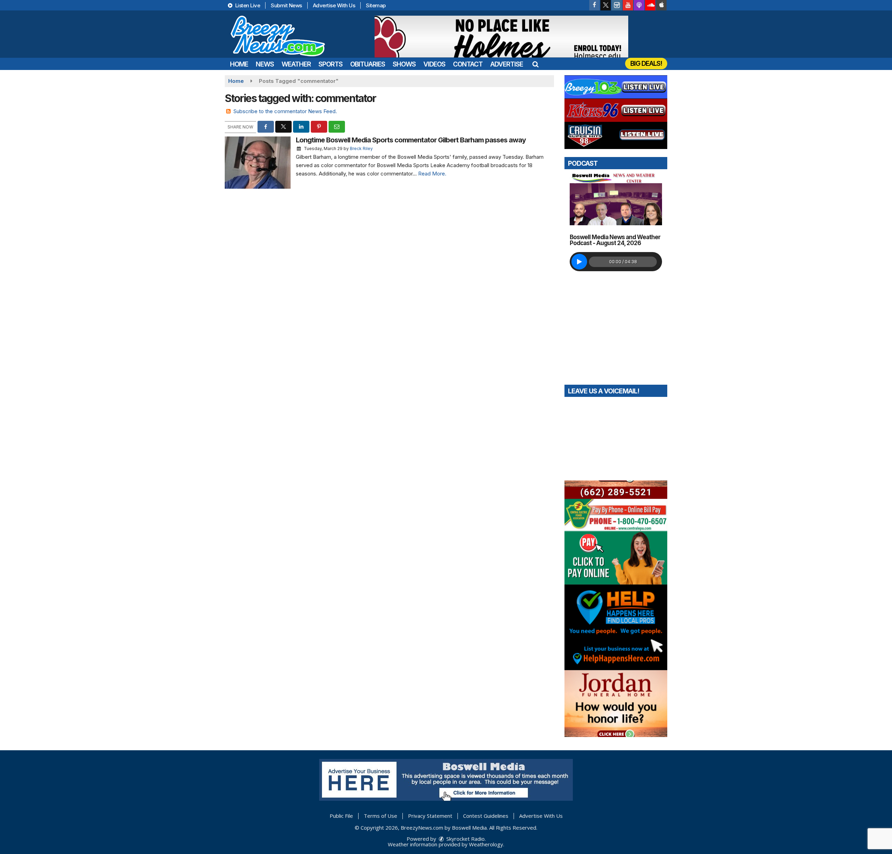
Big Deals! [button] (646, 64)
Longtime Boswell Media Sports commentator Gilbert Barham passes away (411, 140)
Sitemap (376, 5)
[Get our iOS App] (661, 5)
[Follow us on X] (605, 5)
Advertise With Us (334, 5)
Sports (330, 64)
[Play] (579, 261)
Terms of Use (380, 815)
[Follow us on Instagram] (617, 5)
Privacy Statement (430, 815)
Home (239, 64)
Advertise (506, 64)
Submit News (286, 5)
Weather (296, 64)
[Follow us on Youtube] (628, 5)
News (265, 64)
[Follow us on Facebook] (594, 5)
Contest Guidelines (485, 815)
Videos (434, 64)
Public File (341, 815)
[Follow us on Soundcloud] (650, 5)
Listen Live (247, 5)
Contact (468, 64)
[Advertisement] (501, 36)
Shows (404, 64)
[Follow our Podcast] (639, 5)
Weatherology (486, 844)
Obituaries (367, 64)
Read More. (432, 173)
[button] (535, 64)
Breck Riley (361, 148)
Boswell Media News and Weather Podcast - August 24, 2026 (615, 240)
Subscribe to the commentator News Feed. (285, 111)
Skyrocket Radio (465, 838)
